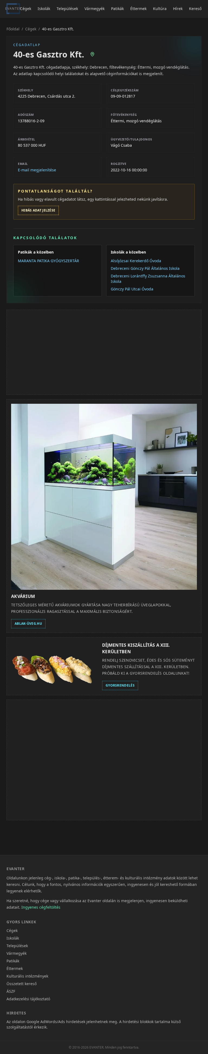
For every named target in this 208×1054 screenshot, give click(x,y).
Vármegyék (94, 8)
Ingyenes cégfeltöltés (40, 907)
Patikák (117, 8)
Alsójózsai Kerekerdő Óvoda (136, 260)
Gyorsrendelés (120, 685)
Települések (67, 8)
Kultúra (160, 8)
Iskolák (44, 8)
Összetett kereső (21, 983)
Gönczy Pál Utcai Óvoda (132, 288)
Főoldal (13, 28)
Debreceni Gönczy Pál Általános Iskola (145, 268)
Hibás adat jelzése (38, 210)
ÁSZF (10, 991)
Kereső (195, 8)
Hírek (178, 8)
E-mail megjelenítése (37, 169)
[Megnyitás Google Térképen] (92, 54)
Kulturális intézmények (27, 976)
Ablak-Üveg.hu (28, 623)
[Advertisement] (104, 352)
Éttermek (138, 8)
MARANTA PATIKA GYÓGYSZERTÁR (48, 260)
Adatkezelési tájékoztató (28, 998)
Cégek (25, 8)
